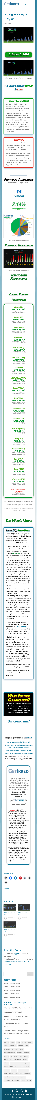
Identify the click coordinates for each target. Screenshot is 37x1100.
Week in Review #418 (12, 983)
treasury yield (15, 1080)
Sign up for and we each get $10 (18, 750)
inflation (6, 1063)
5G (5, 1042)
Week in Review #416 (12, 990)
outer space (18, 1066)
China (26, 1045)
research (14, 1070)
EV (11, 1056)
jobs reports (18, 1063)
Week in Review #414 (12, 997)
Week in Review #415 (12, 994)
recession (7, 1070)
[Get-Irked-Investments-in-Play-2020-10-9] (18, 76)
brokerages (13, 1045)
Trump (23, 1080)
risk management (23, 1070)
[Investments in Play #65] (10, 907)
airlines (13, 1042)
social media (18, 1073)
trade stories (21, 1077)
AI (8, 1042)
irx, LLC (26, 1094)
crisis (21, 1049)
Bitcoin (30, 1042)
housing (25, 1059)
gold (11, 1059)
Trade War (7, 1080)
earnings (19, 1052)
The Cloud (7, 1077)
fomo (20, 1056)
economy (26, 1052)
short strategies (8, 1073)
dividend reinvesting (9, 1052)
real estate (26, 1066)
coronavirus (15, 1049)
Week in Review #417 (12, 987)
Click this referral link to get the (18, 753)
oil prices (26, 1063)
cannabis (20, 1045)
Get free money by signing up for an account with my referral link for (18, 746)
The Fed (14, 1077)
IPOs (12, 1063)
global (6, 1059)
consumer (7, 1049)
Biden (18, 1042)
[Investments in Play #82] (24, 907)
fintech (15, 1056)
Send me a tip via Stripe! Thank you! (18, 742)
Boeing (6, 1045)
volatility (29, 1080)
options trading (8, 1066)
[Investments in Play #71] (10, 924)
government (17, 1059)
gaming (26, 1056)
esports (6, 1056)
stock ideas (27, 1073)
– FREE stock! (13, 1012)
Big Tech (24, 1042)
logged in (16, 953)
